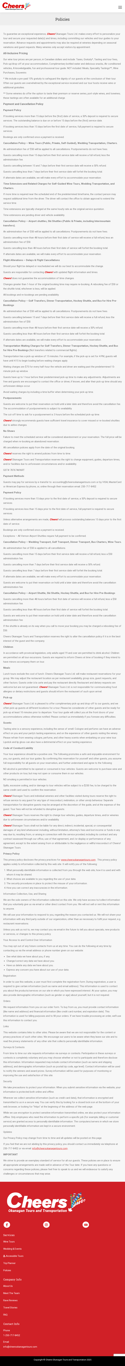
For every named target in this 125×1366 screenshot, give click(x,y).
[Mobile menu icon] (120, 7)
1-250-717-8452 (11, 1335)
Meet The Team (11, 1293)
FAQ (5, 1314)
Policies (7, 1270)
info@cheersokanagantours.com (50, 1148)
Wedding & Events (12, 1249)
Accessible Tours (14, 1256)
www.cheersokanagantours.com (78, 859)
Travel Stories (10, 1307)
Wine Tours (9, 1241)
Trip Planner (9, 1263)
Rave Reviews (10, 1300)
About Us (8, 1286)
